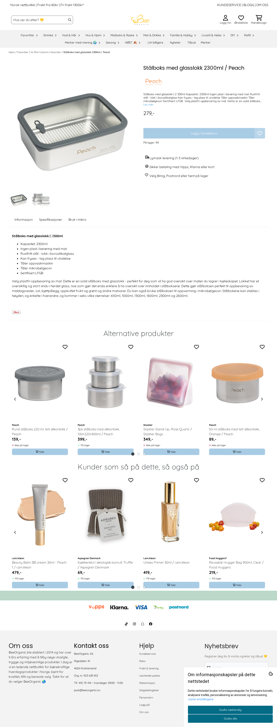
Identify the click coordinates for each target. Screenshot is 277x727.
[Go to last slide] (15, 399)
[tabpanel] (40, 399)
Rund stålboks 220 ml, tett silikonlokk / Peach (40, 431)
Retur (142, 661)
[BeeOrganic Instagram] (134, 624)
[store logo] (139, 20)
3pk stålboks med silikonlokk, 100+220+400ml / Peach (99, 431)
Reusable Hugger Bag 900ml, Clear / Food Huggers (236, 564)
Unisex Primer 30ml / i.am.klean (166, 562)
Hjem (12, 52)
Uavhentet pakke (149, 675)
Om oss (144, 712)
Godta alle (230, 718)
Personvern (146, 697)
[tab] (133, 454)
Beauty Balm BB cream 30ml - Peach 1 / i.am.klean (39, 564)
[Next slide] (262, 399)
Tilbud (191, 42)
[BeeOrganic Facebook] (150, 624)
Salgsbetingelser (149, 690)
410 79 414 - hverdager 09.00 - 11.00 (101, 682)
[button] (259, 133)
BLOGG (248, 5)
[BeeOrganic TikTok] (126, 624)
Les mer (148, 104)
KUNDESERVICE (229, 5)
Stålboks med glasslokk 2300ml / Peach (86, 52)
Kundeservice (147, 653)
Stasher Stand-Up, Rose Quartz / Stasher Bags (167, 431)
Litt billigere (155, 42)
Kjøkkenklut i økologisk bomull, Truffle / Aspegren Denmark (105, 564)
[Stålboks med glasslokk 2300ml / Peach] (72, 128)
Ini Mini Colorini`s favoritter (46, 52)
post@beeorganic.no (87, 690)
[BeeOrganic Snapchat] (142, 624)
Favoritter (23, 52)
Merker (205, 42)
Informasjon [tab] (23, 219)
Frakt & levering (149, 668)
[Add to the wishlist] (65, 346)
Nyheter (175, 42)
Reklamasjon (147, 682)
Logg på (144, 704)
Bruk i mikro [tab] (77, 219)
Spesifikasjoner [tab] (50, 219)
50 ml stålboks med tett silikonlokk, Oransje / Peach (234, 431)
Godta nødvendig (230, 710)
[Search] (69, 19)
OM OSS (262, 5)
